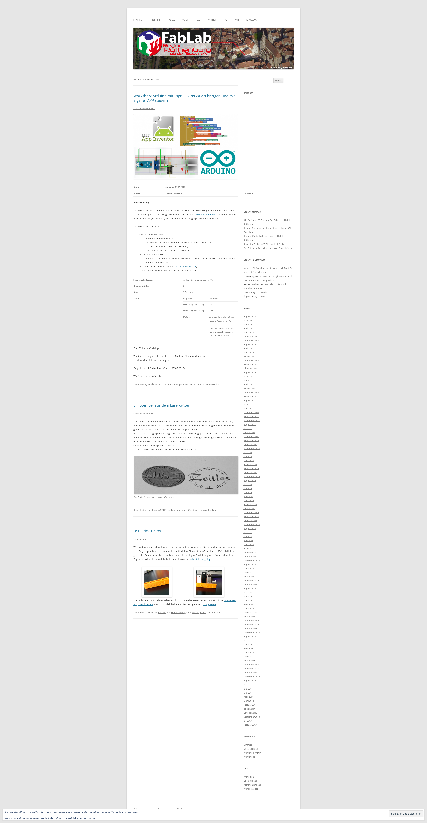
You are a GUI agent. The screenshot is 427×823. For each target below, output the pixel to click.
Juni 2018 (248, 536)
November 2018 (251, 516)
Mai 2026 (248, 324)
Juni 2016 (248, 596)
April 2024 (248, 348)
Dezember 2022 (251, 392)
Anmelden (249, 776)
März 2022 (249, 408)
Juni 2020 (248, 456)
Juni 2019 (248, 488)
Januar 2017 (249, 576)
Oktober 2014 (250, 672)
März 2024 (249, 352)
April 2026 (248, 328)
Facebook (248, 193)
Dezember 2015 (251, 620)
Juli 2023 (248, 376)
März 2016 (249, 608)
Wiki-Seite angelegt (200, 559)
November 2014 (251, 668)
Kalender (248, 93)
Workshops (249, 756)
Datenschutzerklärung (143, 808)
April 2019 (248, 496)
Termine (156, 19)
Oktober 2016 (250, 584)
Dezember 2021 (251, 412)
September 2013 (252, 716)
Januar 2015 (249, 660)
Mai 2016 (248, 600)
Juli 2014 (248, 684)
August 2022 (250, 400)
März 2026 (249, 332)
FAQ (225, 19)
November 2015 (251, 624)
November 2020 (251, 440)
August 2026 (250, 316)
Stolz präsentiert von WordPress (172, 808)
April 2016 (248, 604)
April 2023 (248, 384)
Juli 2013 (248, 720)
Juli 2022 (248, 404)
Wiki (237, 19)
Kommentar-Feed (252, 784)
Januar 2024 (249, 356)
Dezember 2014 (251, 664)
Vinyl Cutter (259, 296)
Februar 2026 (250, 336)
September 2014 (252, 676)
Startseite (139, 19)
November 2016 (251, 580)
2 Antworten (139, 539)
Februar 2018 (250, 548)
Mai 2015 (248, 644)
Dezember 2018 (251, 512)
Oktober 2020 (250, 444)
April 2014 (248, 696)
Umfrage (248, 744)
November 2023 (251, 364)
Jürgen (247, 296)
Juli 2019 (248, 484)
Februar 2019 (250, 504)
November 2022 (251, 396)
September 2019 (252, 476)
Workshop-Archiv (197, 384)
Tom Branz (176, 509)
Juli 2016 (248, 592)
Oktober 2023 (250, 368)
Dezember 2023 (251, 360)
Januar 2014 (249, 708)
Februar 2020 (250, 464)
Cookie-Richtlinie (87, 817)
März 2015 (249, 652)
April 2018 (248, 540)
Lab (198, 19)
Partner (211, 19)
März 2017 (249, 568)
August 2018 (250, 528)
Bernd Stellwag (178, 612)
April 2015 (248, 648)
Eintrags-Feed (250, 780)
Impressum (252, 19)
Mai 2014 (248, 692)
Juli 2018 (248, 532)
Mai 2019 (248, 492)
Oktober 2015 (250, 628)
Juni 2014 (248, 688)
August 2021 (250, 424)
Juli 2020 (248, 452)
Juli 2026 (248, 320)
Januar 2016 (249, 616)
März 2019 (249, 500)
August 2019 (250, 480)
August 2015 (250, 636)
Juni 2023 (248, 380)
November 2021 (251, 416)
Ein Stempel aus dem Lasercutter (161, 405)
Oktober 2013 (250, 712)
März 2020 (249, 460)
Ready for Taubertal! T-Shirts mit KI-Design (264, 244)
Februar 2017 (250, 572)
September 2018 (252, 524)
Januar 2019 (249, 508)
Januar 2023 (249, 388)
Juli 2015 (248, 640)
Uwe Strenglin (250, 292)
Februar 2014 (250, 704)
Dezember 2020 (251, 436)
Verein (185, 19)
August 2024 (250, 344)
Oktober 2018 (250, 520)
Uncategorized (195, 509)
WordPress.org (251, 788)
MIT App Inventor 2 (207, 214)
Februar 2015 (250, 656)
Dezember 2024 (251, 340)
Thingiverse (209, 604)
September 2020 (252, 448)
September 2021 (252, 420)
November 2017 (251, 552)
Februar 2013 (250, 724)
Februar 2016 (250, 612)
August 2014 (250, 680)
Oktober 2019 (250, 472)
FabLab (171, 19)
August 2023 (250, 372)
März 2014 (249, 700)
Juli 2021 (248, 428)
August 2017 (250, 564)
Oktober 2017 (250, 556)
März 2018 (249, 544)
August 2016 (250, 588)
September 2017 (252, 560)
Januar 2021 (249, 432)
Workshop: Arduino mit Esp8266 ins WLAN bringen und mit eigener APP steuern (184, 98)
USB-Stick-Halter (147, 530)
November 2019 (251, 468)
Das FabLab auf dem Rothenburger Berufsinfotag (268, 248)
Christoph (177, 384)
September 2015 (252, 632)
